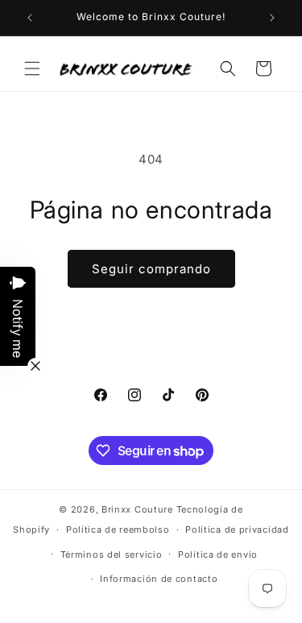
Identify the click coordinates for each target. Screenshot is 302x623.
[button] (32, 68)
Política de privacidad (236, 529)
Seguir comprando (151, 268)
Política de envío (218, 554)
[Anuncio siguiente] (272, 17)
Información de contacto (158, 578)
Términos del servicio (111, 554)
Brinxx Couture (137, 509)
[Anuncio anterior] (30, 17)
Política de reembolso (118, 529)
